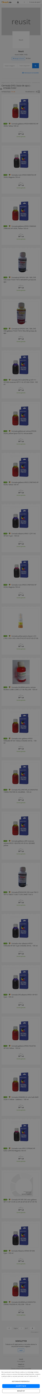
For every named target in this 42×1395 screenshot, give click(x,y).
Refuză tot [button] (21, 1391)
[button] (21, 1380)
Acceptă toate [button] (21, 1386)
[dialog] (21, 1382)
